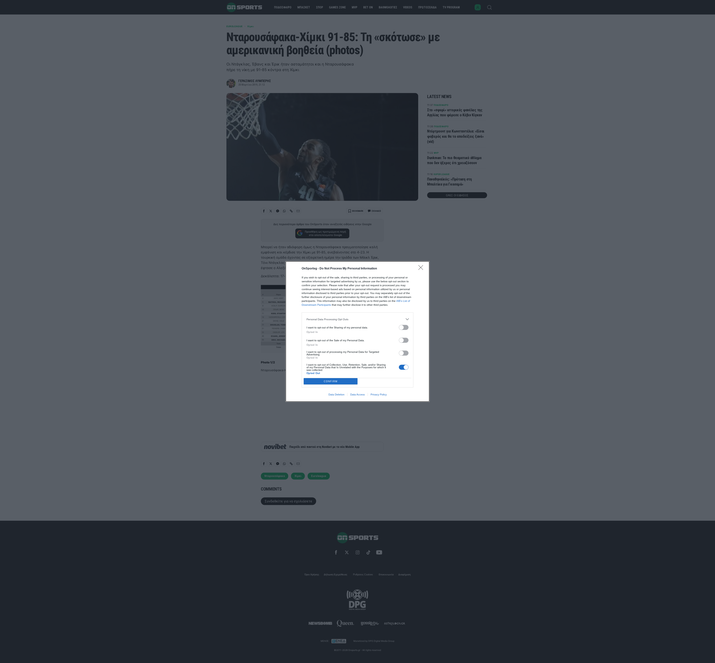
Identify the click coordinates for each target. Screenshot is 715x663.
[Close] (421, 268)
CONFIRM (331, 381)
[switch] (404, 327)
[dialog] (357, 331)
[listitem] (357, 319)
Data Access (357, 394)
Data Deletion (336, 394)
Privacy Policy (379, 394)
